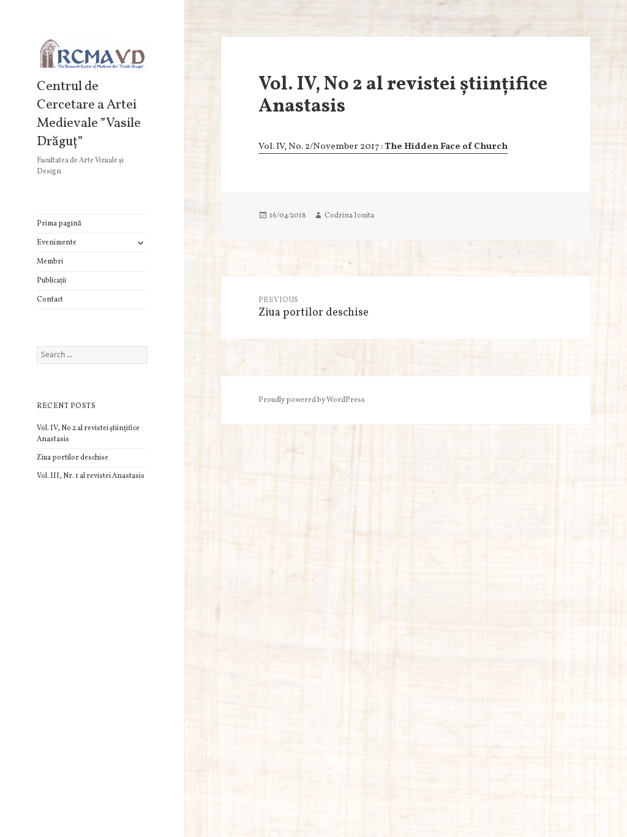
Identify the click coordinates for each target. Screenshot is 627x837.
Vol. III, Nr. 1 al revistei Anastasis (91, 476)
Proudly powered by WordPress (311, 400)
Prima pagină (59, 224)
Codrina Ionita (349, 216)
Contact (50, 300)
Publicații (51, 281)
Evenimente (57, 243)
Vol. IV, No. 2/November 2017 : (383, 146)
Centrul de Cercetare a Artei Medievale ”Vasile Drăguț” (89, 114)
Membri (50, 262)
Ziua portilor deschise (72, 458)
